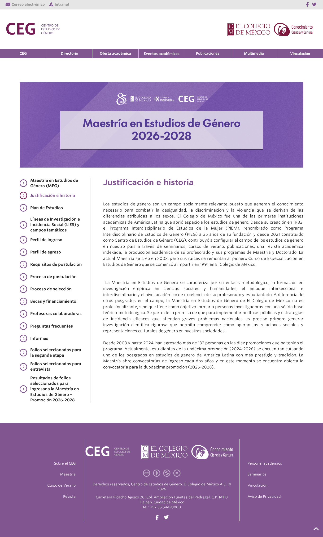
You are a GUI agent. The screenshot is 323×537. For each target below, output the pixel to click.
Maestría (68, 474)
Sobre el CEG (65, 463)
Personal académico (265, 463)
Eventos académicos (161, 54)
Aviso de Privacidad (264, 496)
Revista (69, 496)
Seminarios (257, 474)
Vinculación (300, 54)
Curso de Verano (61, 485)
